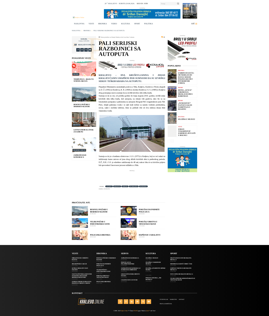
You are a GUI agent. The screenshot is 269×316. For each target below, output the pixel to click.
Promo (76, 74)
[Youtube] (90, 50)
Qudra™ (148, 310)
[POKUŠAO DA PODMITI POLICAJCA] (129, 211)
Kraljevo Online (86, 45)
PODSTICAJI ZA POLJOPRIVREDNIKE (127, 263)
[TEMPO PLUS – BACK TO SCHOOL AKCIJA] (84, 69)
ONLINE (135, 310)
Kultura (181, 116)
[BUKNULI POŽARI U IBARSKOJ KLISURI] (84, 94)
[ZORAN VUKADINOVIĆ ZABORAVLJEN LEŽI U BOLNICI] (172, 131)
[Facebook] (78, 50)
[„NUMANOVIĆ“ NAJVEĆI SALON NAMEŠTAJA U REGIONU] (172, 105)
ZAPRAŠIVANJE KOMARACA (80, 156)
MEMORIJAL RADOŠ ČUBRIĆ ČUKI (181, 264)
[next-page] (172, 141)
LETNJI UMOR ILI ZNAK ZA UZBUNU (83, 131)
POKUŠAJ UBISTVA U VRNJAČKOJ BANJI (148, 223)
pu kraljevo (134, 186)
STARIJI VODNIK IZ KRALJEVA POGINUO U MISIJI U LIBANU (81, 282)
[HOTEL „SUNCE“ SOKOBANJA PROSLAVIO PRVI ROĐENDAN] (172, 92)
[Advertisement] (137, 176)
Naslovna (76, 30)
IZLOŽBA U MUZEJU (186, 119)
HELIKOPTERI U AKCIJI (79, 264)
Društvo (76, 125)
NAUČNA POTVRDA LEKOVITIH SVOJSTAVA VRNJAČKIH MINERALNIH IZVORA (82, 275)
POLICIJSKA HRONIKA (100, 235)
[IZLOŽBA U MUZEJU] (172, 118)
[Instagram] (82, 50)
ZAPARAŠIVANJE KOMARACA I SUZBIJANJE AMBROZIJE (130, 269)
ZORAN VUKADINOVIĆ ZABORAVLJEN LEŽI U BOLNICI (186, 132)
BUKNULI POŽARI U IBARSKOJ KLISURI (82, 105)
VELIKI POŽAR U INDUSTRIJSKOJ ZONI (100, 223)
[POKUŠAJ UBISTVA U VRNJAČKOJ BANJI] (129, 223)
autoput (109, 186)
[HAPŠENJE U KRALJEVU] (129, 235)
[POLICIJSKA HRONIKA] (80, 235)
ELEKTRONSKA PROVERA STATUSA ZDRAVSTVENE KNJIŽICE (190, 13)
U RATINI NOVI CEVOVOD (129, 280)
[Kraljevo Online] (87, 17)
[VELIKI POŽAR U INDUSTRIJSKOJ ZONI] (80, 223)
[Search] (178, 3)
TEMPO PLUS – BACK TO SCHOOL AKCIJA (84, 80)
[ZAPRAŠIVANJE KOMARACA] (84, 145)
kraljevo (117, 186)
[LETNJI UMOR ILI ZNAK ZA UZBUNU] (84, 119)
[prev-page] (169, 141)
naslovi (125, 186)
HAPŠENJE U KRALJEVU (150, 235)
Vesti (186, 8)
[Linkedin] (131, 301)
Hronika (87, 30)
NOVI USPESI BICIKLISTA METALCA (181, 274)
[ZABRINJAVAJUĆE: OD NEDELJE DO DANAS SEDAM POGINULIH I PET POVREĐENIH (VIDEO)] (172, 76)
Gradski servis (79, 150)
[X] (86, 50)
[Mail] (137, 301)
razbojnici (143, 186)
